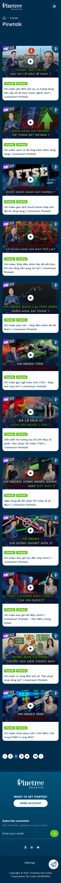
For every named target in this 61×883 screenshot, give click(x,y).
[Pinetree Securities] (12, 8)
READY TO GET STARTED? (30, 796)
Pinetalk (14, 18)
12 (35, 756)
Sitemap (30, 862)
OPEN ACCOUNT (30, 803)
